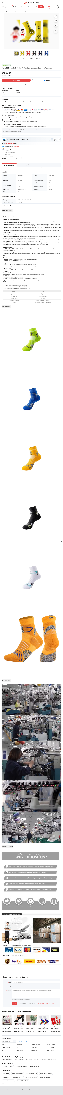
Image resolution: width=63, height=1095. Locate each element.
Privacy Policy (54, 1089)
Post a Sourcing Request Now (46, 1003)
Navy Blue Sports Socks (21, 1066)
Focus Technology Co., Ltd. (21, 1089)
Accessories (34, 1050)
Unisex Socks (6, 1077)
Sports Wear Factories (17, 1073)
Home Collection (50, 1047)
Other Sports (20, 1050)
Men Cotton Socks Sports (31, 1077)
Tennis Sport (19, 1044)
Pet (2, 1050)
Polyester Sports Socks (8, 1080)
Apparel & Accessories (10, 11)
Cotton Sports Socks (8, 1066)
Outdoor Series (50, 1050)
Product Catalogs (23, 1041)
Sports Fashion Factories (46, 1073)
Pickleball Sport (50, 1044)
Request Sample (28, 84)
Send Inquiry (16, 80)
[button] (56, 168)
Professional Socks (16, 1077)
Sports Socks (27, 11)
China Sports (6, 1073)
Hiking (3, 1044)
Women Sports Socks (45, 1077)
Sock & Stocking (20, 11)
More (3, 1083)
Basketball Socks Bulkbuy (23, 1080)
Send (15, 1003)
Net (17, 1047)
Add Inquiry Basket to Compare (31, 58)
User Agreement (40, 1089)
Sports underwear (6, 1047)
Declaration (47, 1089)
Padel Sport (34, 1047)
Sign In (4, 158)
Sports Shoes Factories (31, 1073)
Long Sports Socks (34, 1066)
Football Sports (35, 1044)
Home (3, 11)
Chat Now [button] (47, 80)
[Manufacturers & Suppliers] (31, 2)
